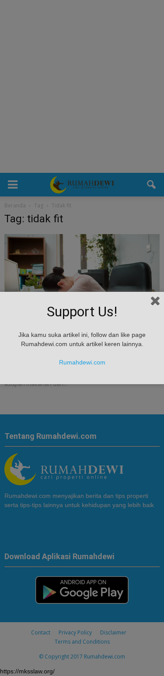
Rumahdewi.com (82, 362)
